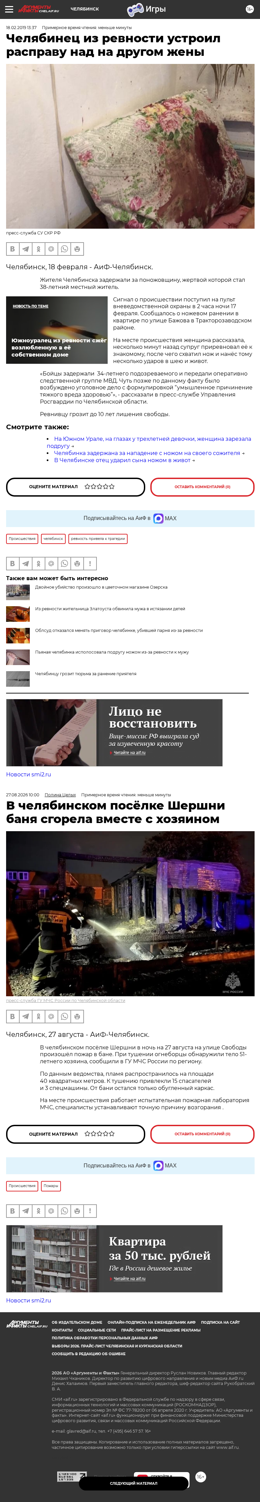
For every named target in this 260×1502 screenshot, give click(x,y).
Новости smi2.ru (28, 774)
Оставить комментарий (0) (203, 487)
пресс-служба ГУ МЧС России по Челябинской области (65, 1000)
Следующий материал (133, 1483)
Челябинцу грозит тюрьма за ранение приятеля (85, 673)
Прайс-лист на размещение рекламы (160, 1330)
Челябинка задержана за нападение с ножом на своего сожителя (147, 453)
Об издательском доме (77, 1322)
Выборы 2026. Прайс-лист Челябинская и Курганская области (117, 1346)
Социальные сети (97, 1330)
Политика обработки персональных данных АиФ (105, 1338)
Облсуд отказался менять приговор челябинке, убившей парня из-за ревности (119, 630)
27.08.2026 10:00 (22, 794)
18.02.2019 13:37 (21, 27)
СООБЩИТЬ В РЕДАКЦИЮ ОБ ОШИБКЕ (89, 1354)
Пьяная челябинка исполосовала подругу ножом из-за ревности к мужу (112, 652)
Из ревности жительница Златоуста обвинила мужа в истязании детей (110, 608)
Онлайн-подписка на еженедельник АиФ (152, 1322)
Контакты (62, 1330)
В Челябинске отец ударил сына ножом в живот (122, 460)
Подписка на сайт (220, 1322)
